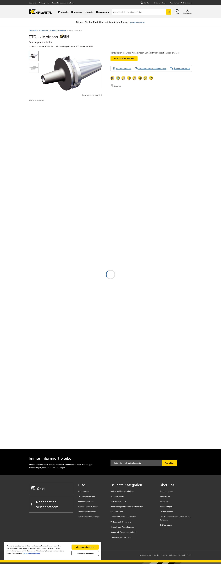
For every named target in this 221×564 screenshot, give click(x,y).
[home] (40, 12)
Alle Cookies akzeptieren (85, 547)
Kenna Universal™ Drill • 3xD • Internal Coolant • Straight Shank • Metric (64, 402)
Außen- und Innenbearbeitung (122, 491)
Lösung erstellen (104, 202)
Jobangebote (44, 2)
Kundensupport (84, 491)
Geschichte (164, 501)
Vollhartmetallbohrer (118, 501)
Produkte (63, 11)
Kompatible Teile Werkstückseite (48, 114)
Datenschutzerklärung (31, 553)
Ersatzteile (38, 117)
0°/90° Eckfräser (116, 511)
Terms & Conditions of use (153, 220)
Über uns (32, 2)
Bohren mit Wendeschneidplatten (123, 532)
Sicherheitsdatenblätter (87, 511)
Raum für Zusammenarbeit (62, 2)
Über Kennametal (166, 491)
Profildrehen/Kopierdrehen (120, 537)
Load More (110, 418)
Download (182, 221)
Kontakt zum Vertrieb (124, 58)
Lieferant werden (166, 511)
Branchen (76, 11)
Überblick (38, 105)
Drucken (117, 85)
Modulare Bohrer (117, 496)
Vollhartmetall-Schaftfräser (120, 521)
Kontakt (177, 13)
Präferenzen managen (85, 553)
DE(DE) (147, 2)
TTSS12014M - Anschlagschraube (64, 438)
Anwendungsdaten (42, 108)
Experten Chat (159, 2)
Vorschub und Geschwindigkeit (152, 68)
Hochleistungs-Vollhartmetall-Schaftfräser (126, 506)
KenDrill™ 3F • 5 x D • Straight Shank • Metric (65, 263)
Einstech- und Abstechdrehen (122, 527)
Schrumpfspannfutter (58, 30)
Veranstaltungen (166, 506)
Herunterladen (40, 111)
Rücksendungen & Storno (88, 506)
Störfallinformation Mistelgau (89, 516)
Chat (41, 488)
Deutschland (33, 30)
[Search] (168, 12)
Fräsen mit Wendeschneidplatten (123, 516)
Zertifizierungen (166, 525)
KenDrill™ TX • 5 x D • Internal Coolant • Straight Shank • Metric (64, 294)
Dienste (89, 11)
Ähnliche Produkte (182, 68)
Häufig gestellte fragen (86, 496)
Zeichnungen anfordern (39, 242)
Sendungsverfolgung (86, 501)
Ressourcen (102, 11)
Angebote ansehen (137, 22)
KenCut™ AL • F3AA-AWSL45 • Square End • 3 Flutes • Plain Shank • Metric (65, 387)
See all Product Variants (178, 181)
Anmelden (169, 462)
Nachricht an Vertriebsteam (181, 2)
